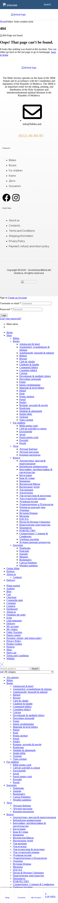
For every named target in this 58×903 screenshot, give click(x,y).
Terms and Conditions (17, 655)
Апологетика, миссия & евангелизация (32, 462)
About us (11, 574)
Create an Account (17, 297)
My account (12, 626)
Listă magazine (14, 620)
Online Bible (12, 568)
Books (16, 341)
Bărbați (23, 355)
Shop (7, 897)
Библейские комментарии (33, 466)
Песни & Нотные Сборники (34, 521)
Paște (22, 393)
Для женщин (26, 489)
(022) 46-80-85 (31, 135)
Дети (15, 446)
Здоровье (24, 510)
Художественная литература (34, 542)
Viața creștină (26, 419)
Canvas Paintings (28, 562)
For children (19, 422)
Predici (22, 402)
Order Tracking (14, 632)
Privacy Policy (13, 641)
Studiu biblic (25, 414)
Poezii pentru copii (28, 437)
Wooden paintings (28, 565)
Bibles (16, 338)
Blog (8, 591)
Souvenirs (18, 545)
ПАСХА (24, 519)
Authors (10, 588)
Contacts (17, 577)
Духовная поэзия (28, 501)
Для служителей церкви (32, 498)
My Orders (12, 629)
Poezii (22, 399)
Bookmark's (25, 559)
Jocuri (22, 434)
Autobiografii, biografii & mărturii (36, 352)
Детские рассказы (29, 452)
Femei (22, 382)
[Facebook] (6, 198)
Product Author (14, 644)
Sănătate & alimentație (30, 411)
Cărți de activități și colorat (32, 428)
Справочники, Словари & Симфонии (33, 884)
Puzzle (22, 443)
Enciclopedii (25, 431)
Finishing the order (16, 614)
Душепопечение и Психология (36, 504)
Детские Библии (28, 449)
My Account (36, 897)
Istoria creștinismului (29, 385)
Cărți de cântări (27, 361)
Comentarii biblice (28, 367)
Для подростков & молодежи (35, 495)
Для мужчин (26, 492)
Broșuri (23, 358)
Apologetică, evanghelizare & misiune (32, 689)
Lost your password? (10, 318)
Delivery (10, 580)
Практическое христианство (34, 524)
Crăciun (23, 373)
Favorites (22, 897)
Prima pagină (13, 585)
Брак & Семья (26, 478)
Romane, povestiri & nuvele (33, 405)
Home (3, 21)
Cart (8, 594)
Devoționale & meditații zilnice (35, 376)
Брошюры (24, 481)
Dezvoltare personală (30, 379)
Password (6, 309)
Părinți (22, 390)
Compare (11, 603)
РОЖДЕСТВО (27, 530)
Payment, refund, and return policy (24, 638)
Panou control (13, 635)
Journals (23, 554)
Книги (16, 457)
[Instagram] (16, 198)
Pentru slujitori (26, 396)
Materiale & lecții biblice (31, 387)
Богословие (25, 475)
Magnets (23, 556)
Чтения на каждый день (32, 507)
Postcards (24, 551)
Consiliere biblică (28, 370)
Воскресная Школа (29, 484)
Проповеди (25, 527)
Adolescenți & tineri (29, 344)
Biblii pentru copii (28, 425)
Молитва (24, 516)
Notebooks (24, 548)
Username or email (10, 303)
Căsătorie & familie (29, 364)
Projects (10, 571)
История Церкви (28, 513)
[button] (10, 5)
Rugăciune (24, 408)
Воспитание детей (29, 486)
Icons (9, 617)
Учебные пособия (29, 539)
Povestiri (23, 440)
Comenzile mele (14, 600)
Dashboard (12, 609)
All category (12, 677)
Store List (11, 652)
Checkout (11, 597)
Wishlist (10, 658)
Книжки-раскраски (29, 454)
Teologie (23, 417)
